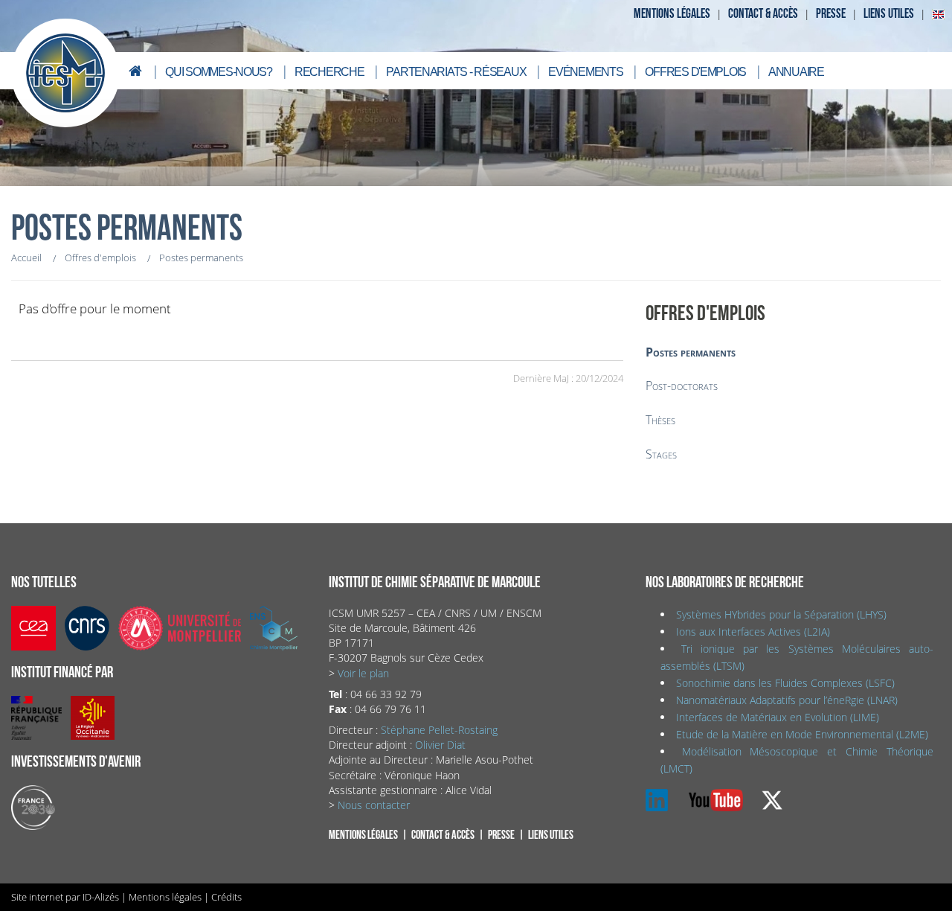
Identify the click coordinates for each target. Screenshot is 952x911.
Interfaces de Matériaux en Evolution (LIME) (777, 717)
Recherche (329, 71)
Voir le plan (363, 673)
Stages (661, 454)
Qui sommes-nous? (218, 71)
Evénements (585, 71)
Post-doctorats (682, 385)
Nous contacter (374, 805)
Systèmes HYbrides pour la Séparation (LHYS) (781, 614)
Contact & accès (763, 14)
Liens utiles (888, 14)
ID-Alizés (101, 897)
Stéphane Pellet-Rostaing (439, 730)
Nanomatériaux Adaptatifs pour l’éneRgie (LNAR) (787, 700)
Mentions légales (672, 14)
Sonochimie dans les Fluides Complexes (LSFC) (785, 683)
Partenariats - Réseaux (456, 71)
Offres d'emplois (695, 71)
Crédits (226, 897)
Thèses (660, 420)
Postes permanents (691, 352)
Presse (831, 14)
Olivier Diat (440, 745)
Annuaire (796, 71)
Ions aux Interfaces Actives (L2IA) (753, 631)
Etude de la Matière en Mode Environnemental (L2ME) (802, 734)
